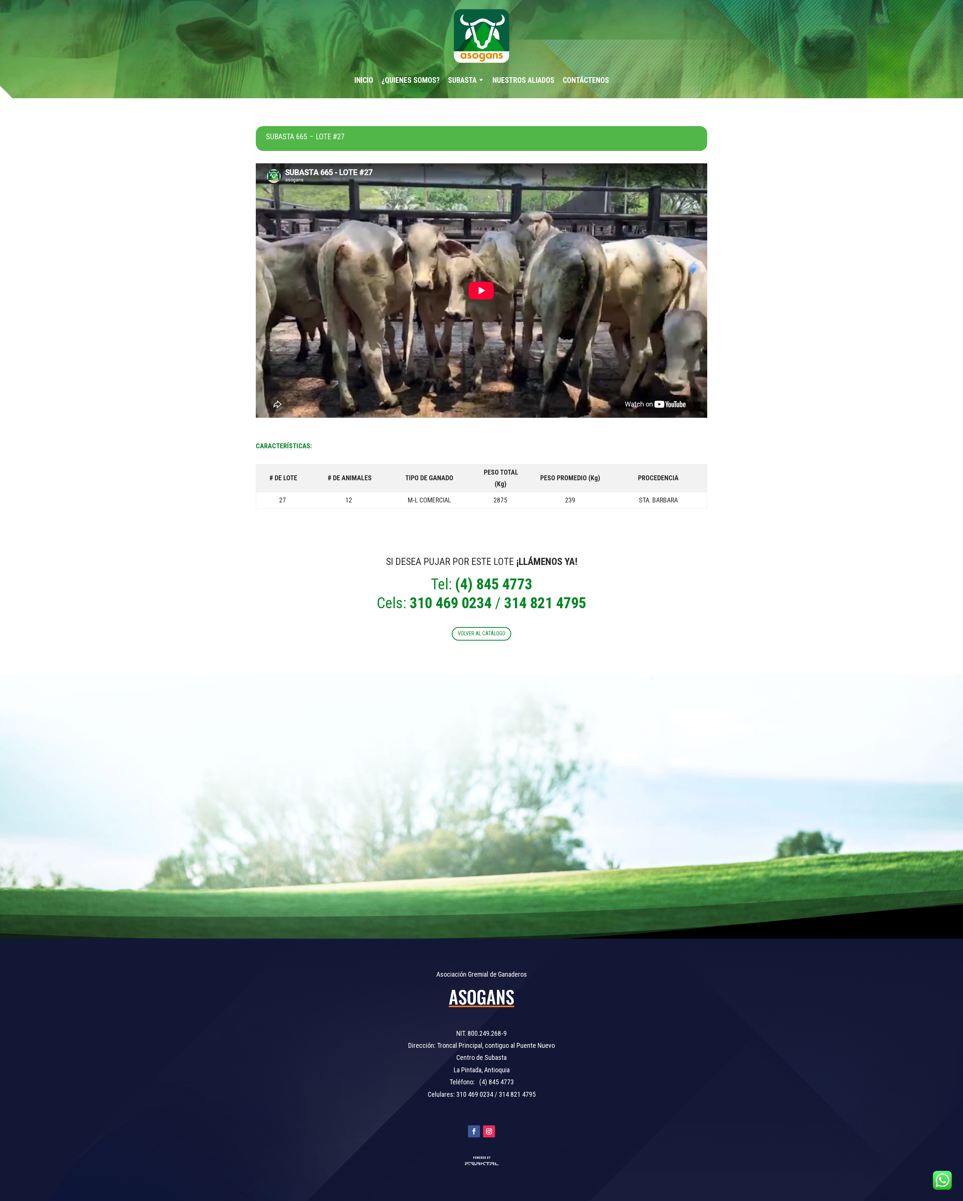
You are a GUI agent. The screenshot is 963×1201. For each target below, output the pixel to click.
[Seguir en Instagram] (489, 1131)
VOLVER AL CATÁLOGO (481, 633)
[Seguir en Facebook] (474, 1131)
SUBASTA (462, 80)
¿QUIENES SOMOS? (410, 80)
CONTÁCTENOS (586, 80)
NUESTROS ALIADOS (523, 80)
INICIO (363, 80)
